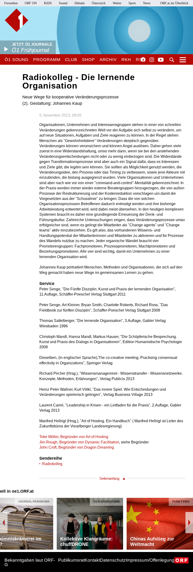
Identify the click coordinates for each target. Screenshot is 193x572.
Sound (63, 3)
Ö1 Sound (16, 59)
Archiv (108, 59)
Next (189, 522)
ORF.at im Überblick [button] (174, 3)
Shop (88, 59)
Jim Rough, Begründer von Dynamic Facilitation (79, 442)
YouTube (161, 60)
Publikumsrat (71, 560)
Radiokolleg (52, 464)
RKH (126, 59)
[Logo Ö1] (16, 20)
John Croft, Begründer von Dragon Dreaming (76, 447)
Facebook (143, 59)
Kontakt (92, 560)
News (146, 3)
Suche (171, 59)
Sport (132, 3)
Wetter (117, 3)
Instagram (151, 59)
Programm (46, 59)
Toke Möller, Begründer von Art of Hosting (73, 437)
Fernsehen (11, 3)
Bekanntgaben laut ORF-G (29, 562)
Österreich (98, 3)
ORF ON (31, 3)
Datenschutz (113, 560)
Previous (4, 522)
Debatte (80, 3)
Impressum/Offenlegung (150, 560)
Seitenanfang (109, 478)
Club (71, 59)
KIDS (48, 3)
